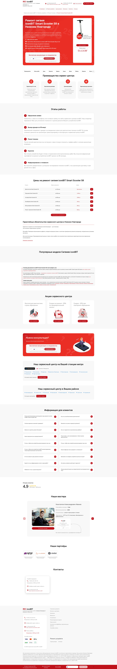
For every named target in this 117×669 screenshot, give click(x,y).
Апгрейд (61, 283)
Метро (70, 71)
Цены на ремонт (82, 45)
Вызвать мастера (43, 528)
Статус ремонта (78, 3)
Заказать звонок (89, 3)
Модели (57, 71)
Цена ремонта (59, 8)
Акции (64, 71)
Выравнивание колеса (34, 284)
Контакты (71, 8)
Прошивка (57, 283)
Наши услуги (53, 622)
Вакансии (65, 8)
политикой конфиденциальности (52, 351)
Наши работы (92, 71)
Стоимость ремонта (54, 608)
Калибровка (66, 283)
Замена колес (26, 284)
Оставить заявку (42, 377)
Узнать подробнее (33, 321)
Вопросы (84, 71)
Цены (44, 71)
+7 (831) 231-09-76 (67, 3)
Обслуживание (72, 283)
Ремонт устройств (50, 8)
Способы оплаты (54, 628)
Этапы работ (36, 71)
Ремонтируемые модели (56, 619)
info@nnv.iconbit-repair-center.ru (36, 586)
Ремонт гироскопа (79, 283)
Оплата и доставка (54, 611)
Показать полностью (28, 240)
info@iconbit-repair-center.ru (33, 623)
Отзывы (75, 8)
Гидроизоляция (52, 284)
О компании (42, 8)
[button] (92, 518)
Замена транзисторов (88, 283)
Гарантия (51, 71)
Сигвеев (60, 641)
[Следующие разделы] (93, 71)
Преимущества (27, 71)
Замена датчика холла (44, 284)
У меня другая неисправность (58, 214)
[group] (28, 554)
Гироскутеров (53, 641)
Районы (76, 71)
